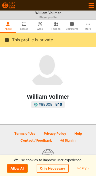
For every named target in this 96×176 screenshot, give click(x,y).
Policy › (83, 168)
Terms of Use (25, 133)
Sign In (70, 140)
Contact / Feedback (36, 140)
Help (78, 133)
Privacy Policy (55, 133)
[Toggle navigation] (91, 5)
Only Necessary (52, 168)
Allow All (17, 168)
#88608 (50, 104)
